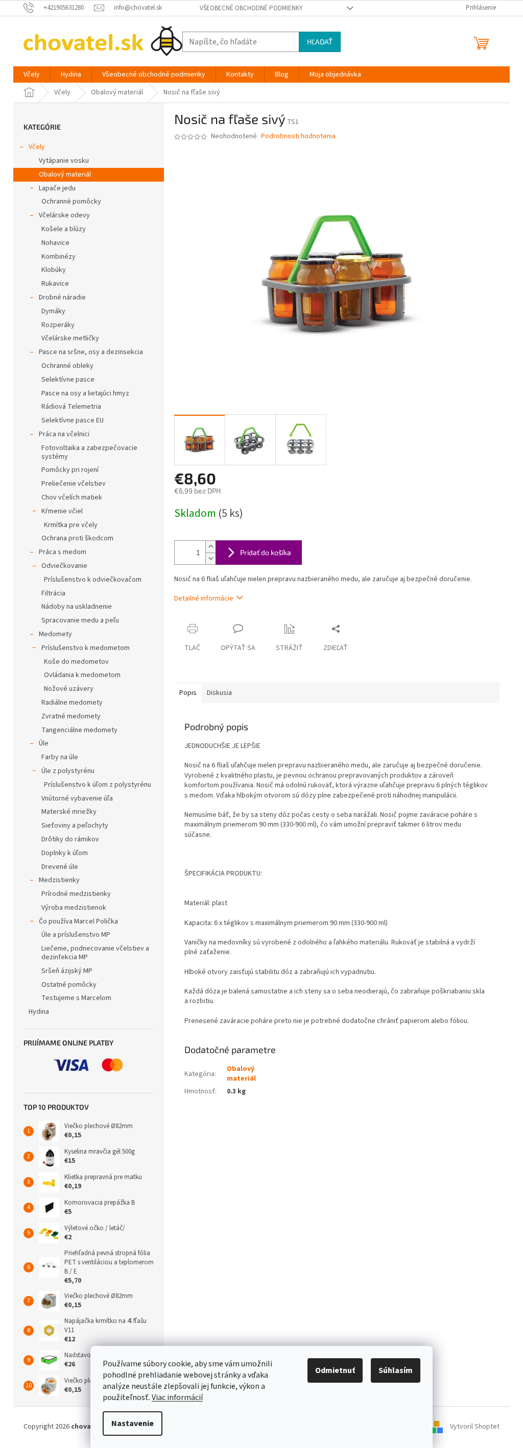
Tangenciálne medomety (79, 730)
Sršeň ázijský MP (66, 971)
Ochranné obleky (67, 366)
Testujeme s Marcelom (76, 998)
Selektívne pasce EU (72, 420)
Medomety (55, 634)
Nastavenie (132, 1423)
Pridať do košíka (265, 552)
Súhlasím (395, 1370)
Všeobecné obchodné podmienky (251, 8)
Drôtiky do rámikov (70, 839)
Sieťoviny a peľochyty (74, 825)
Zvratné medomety (71, 716)
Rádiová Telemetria (71, 407)
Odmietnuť (335, 1370)
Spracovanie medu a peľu (80, 620)
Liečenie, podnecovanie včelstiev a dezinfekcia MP (95, 952)
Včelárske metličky (70, 338)
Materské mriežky (69, 812)
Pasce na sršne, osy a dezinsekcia (91, 352)
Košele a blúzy (63, 229)
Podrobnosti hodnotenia (298, 136)
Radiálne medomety (72, 702)
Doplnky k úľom (64, 853)
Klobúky (53, 270)
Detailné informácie (203, 598)
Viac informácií (177, 1397)
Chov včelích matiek (71, 497)
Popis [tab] (188, 693)
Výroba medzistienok (73, 908)
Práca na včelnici (64, 434)
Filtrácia (53, 593)
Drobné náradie (62, 297)
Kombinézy (58, 257)
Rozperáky (58, 325)
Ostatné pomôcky (69, 985)
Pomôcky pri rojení (70, 470)
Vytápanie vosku (64, 161)
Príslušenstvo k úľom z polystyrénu (97, 785)
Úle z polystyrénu (67, 771)
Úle (44, 743)
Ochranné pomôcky (71, 201)
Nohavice (55, 243)
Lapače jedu (57, 188)
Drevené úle (59, 867)
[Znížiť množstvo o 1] (210, 558)
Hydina (39, 1012)
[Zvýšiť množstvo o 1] (210, 547)
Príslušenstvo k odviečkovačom (92, 580)
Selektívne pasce (67, 380)
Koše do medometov (76, 662)
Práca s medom (62, 552)
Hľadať (319, 41)
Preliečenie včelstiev (73, 484)
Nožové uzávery (68, 689)
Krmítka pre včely (71, 525)
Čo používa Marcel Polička (78, 921)
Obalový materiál (65, 174)
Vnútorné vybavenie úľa (77, 798)
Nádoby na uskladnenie (76, 607)
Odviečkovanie (64, 566)
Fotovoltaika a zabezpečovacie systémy (89, 452)
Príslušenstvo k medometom (85, 648)
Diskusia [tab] (219, 693)
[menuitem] (31, 74)
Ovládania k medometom (82, 675)
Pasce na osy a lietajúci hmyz (85, 393)
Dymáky (53, 311)
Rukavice (55, 284)
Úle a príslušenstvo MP (75, 935)
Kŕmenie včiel (62, 511)
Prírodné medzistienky (76, 894)
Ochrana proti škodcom (77, 538)
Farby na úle (59, 757)
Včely (37, 147)
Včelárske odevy (64, 215)
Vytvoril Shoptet (475, 1426)
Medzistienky (59, 880)
